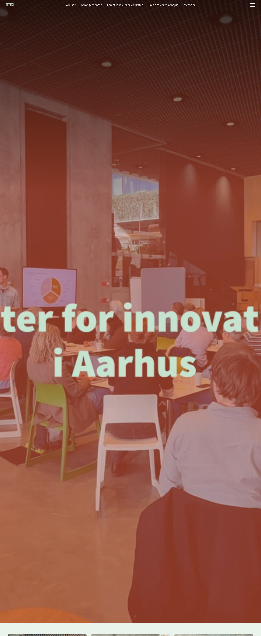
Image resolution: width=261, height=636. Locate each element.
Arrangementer (91, 5)
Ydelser (71, 5)
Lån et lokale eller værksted (125, 5)
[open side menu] (249, 5)
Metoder (189, 5)
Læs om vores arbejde (163, 5)
